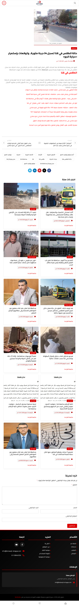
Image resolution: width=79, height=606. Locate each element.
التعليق (74, 485)
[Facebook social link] (49, 170)
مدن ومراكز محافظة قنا (47, 163)
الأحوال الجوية (51, 154)
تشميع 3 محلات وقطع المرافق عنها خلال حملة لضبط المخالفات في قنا (58, 453)
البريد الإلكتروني (34, 507)
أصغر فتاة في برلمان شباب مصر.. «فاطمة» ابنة (62, 94)
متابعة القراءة (68, 225)
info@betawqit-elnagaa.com (11, 551)
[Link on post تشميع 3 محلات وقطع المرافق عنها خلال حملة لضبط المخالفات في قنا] (57, 436)
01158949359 (16, 555)
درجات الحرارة (53, 159)
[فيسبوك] (22, 544)
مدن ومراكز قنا (10, 159)
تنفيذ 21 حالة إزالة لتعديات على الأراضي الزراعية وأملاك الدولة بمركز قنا (22, 213)
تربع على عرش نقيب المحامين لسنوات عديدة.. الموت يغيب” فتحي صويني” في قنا (52, 103)
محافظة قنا (23, 159)
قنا (46, 94)
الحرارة (18, 154)
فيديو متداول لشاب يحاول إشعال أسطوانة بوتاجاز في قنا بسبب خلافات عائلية (58, 357)
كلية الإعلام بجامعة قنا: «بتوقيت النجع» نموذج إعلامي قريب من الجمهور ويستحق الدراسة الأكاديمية (58, 406)
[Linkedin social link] (35, 170)
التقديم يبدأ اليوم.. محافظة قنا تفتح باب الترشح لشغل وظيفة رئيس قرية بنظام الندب (59, 263)
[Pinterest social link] (39, 170)
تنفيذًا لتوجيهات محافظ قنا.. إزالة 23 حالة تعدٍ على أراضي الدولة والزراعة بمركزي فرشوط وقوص (21, 358)
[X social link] (44, 170)
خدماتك (74, 48)
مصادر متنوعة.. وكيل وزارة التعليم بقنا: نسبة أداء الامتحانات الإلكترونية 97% (54, 111)
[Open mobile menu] (4, 3)
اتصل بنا (47, 543)
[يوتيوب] (16, 544)
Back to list (39, 143)
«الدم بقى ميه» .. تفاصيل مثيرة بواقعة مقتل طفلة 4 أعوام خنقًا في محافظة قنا (51, 98)
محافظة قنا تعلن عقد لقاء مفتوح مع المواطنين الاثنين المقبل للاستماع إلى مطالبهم (23, 454)
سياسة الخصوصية (44, 556)
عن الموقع (46, 546)
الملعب (73, 550)
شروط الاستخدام (44, 553)
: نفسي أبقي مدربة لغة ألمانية (35, 94)
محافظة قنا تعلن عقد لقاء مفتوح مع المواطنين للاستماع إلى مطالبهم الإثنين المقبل (22, 310)
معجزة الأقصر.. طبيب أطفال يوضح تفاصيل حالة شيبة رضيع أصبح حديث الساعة (53, 125)
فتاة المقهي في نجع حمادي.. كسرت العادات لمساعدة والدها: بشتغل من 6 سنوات (51, 89)
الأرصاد (40, 154)
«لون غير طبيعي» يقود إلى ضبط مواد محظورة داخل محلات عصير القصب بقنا (23, 261)
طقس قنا (42, 159)
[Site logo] (39, 2)
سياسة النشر (46, 550)
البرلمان (73, 553)
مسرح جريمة (68, 209)
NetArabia (18, 597)
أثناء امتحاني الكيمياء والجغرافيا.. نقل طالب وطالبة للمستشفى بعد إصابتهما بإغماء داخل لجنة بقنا (59, 214)
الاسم (75, 507)
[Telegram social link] (30, 170)
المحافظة (45, 69)
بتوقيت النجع (8, 154)
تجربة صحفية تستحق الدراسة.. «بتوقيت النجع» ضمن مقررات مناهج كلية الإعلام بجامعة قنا (22, 406)
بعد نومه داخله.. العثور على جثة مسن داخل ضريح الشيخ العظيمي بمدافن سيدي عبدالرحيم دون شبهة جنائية (58, 310)
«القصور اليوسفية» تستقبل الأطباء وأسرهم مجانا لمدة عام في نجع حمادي (53, 116)
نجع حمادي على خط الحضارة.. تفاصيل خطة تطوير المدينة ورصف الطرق (55, 120)
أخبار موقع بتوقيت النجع (67, 154)
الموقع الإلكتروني (71, 516)
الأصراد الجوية (29, 154)
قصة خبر (33, 209)
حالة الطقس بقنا (67, 159)
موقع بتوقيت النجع (29, 163)
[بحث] (75, 3)
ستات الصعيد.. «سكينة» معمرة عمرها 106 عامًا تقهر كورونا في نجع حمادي (53, 107)
